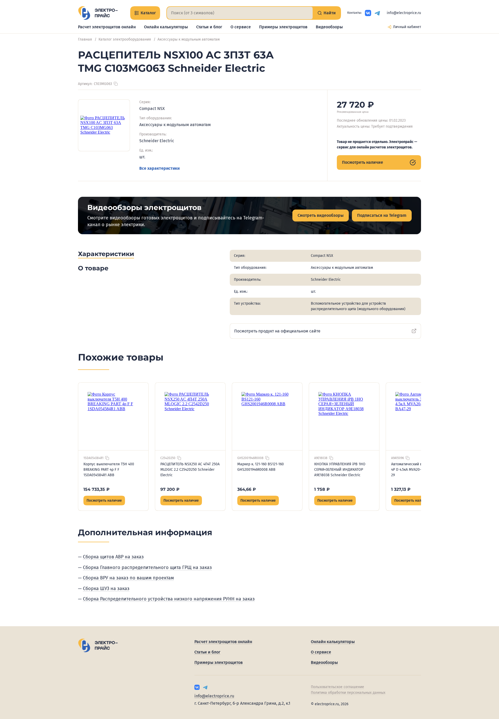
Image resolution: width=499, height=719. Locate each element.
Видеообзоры (329, 26)
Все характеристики (159, 168)
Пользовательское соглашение (337, 687)
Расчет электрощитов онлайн (107, 26)
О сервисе (241, 26)
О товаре (93, 268)
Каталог (148, 12)
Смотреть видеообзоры (321, 215)
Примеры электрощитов (283, 26)
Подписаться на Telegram (381, 215)
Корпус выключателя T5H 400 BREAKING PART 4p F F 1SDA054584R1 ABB (108, 469)
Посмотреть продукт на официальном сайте (277, 331)
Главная (85, 39)
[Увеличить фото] (104, 125)
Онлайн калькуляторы (166, 26)
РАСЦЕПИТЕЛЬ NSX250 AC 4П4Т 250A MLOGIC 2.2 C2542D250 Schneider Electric (190, 469)
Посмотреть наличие (362, 162)
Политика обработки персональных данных (348, 692)
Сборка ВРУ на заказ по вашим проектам (128, 578)
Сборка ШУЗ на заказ (106, 588)
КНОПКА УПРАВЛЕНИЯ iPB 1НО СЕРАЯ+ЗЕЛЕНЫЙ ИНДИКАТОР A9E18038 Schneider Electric (339, 469)
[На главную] (98, 13)
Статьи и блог (209, 26)
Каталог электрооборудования (125, 39)
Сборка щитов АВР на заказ (113, 557)
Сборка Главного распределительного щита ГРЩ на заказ (147, 567)
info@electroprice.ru (404, 13)
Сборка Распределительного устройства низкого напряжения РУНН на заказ (169, 599)
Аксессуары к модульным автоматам (188, 39)
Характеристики (106, 254)
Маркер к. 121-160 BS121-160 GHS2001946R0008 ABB (260, 467)
